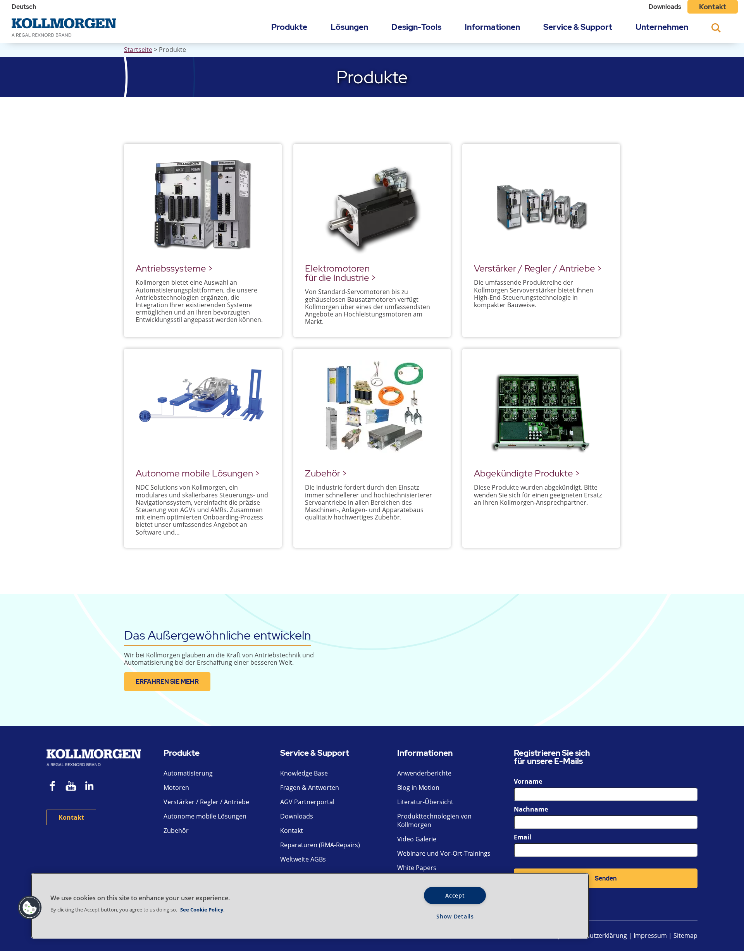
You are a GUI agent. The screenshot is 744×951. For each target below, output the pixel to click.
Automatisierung (188, 773)
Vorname (528, 781)
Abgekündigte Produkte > (527, 473)
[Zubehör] (372, 411)
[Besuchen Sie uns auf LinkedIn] (92, 787)
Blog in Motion (418, 787)
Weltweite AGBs (303, 859)
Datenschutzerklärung (595, 935)
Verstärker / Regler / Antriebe (206, 802)
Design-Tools (416, 27)
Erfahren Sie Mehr (167, 682)
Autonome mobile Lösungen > (198, 473)
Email (522, 837)
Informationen (492, 27)
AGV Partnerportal (307, 802)
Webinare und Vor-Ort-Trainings (444, 853)
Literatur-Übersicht (425, 802)
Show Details (455, 916)
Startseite (138, 49)
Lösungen (349, 27)
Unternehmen (662, 27)
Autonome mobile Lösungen (205, 816)
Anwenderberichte (424, 773)
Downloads (665, 6)
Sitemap (685, 935)
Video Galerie (416, 839)
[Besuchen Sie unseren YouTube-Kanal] (71, 787)
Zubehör (176, 830)
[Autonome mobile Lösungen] (203, 411)
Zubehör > (326, 473)
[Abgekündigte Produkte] (541, 411)
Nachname (531, 809)
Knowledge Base (304, 773)
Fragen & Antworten (309, 787)
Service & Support (577, 27)
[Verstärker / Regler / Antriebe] (541, 206)
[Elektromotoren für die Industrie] (372, 206)
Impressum (650, 935)
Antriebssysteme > (174, 268)
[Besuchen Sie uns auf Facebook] (52, 787)
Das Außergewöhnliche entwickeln (217, 635)
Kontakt (712, 6)
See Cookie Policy (201, 909)
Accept (455, 895)
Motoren (176, 787)
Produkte (289, 27)
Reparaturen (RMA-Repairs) (320, 845)
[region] (310, 906)
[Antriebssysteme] (203, 206)
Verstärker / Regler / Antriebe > (538, 268)
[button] (29, 907)
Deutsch (24, 7)
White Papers (416, 867)
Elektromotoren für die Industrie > (340, 273)
